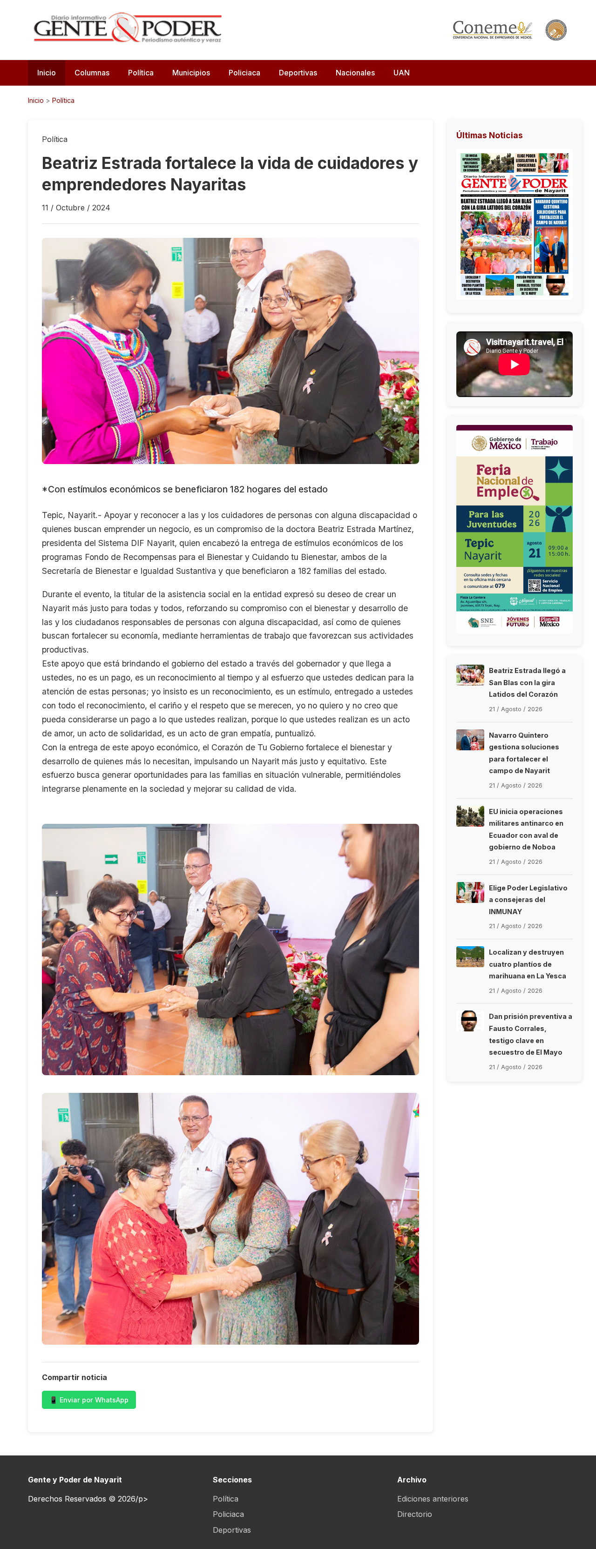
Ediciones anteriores (432, 1498)
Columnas (91, 72)
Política (141, 72)
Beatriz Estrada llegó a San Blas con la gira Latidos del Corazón (527, 682)
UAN (401, 72)
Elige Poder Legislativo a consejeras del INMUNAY (528, 900)
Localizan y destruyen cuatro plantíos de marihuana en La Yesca (527, 964)
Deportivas (298, 72)
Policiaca (244, 72)
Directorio (414, 1514)
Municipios (191, 72)
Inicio (46, 72)
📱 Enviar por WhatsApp (89, 1400)
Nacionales (355, 72)
